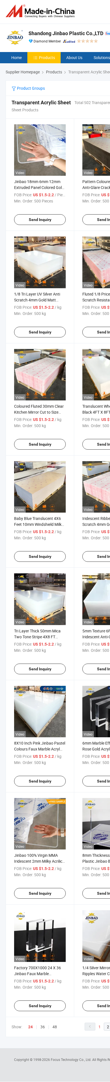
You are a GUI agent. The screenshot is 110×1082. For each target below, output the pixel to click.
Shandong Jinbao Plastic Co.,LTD (66, 33)
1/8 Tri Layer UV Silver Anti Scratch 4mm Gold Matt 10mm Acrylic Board (37, 299)
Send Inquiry (40, 219)
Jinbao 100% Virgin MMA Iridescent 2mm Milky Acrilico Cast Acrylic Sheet (39, 861)
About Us (74, 57)
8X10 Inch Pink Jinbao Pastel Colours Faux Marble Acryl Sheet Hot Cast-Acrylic (39, 749)
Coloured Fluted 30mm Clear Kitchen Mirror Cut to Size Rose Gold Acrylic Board (39, 412)
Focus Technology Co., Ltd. (71, 1059)
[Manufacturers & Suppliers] (41, 11)
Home (16, 57)
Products (47, 57)
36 (42, 1026)
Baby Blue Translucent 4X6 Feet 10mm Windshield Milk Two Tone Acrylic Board (37, 524)
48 (54, 1026)
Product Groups (30, 88)
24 (30, 1027)
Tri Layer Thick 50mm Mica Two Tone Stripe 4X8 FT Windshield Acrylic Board (37, 636)
